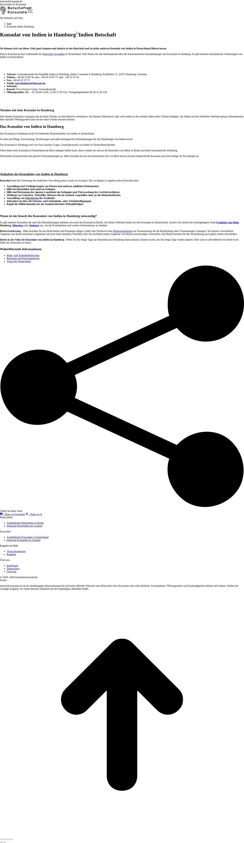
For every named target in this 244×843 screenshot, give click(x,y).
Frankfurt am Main (227, 222)
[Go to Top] (122, 835)
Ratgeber (11, 554)
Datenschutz (13, 568)
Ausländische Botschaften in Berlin (25, 522)
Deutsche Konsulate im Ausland (23, 540)
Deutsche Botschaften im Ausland (24, 525)
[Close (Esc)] (1, 839)
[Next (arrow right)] (4, 842)
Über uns (11, 571)
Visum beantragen (16, 551)
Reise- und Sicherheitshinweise (23, 255)
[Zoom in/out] (11, 839)
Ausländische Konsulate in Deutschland (27, 537)
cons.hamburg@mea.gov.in (30, 83)
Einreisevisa (32, 198)
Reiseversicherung (123, 231)
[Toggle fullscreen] (8, 839)
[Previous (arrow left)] (1, 842)
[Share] (4, 839)
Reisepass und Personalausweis (23, 258)
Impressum (12, 565)
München (17, 225)
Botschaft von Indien (54, 54)
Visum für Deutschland (19, 261)
